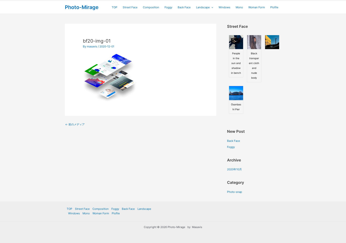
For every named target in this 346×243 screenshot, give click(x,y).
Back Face (184, 7)
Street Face (130, 7)
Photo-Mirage (82, 7)
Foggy (168, 7)
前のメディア (75, 124)
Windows (224, 7)
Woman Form (256, 7)
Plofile (274, 7)
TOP (114, 7)
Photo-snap (234, 192)
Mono (239, 7)
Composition (151, 7)
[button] (211, 7)
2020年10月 (234, 169)
